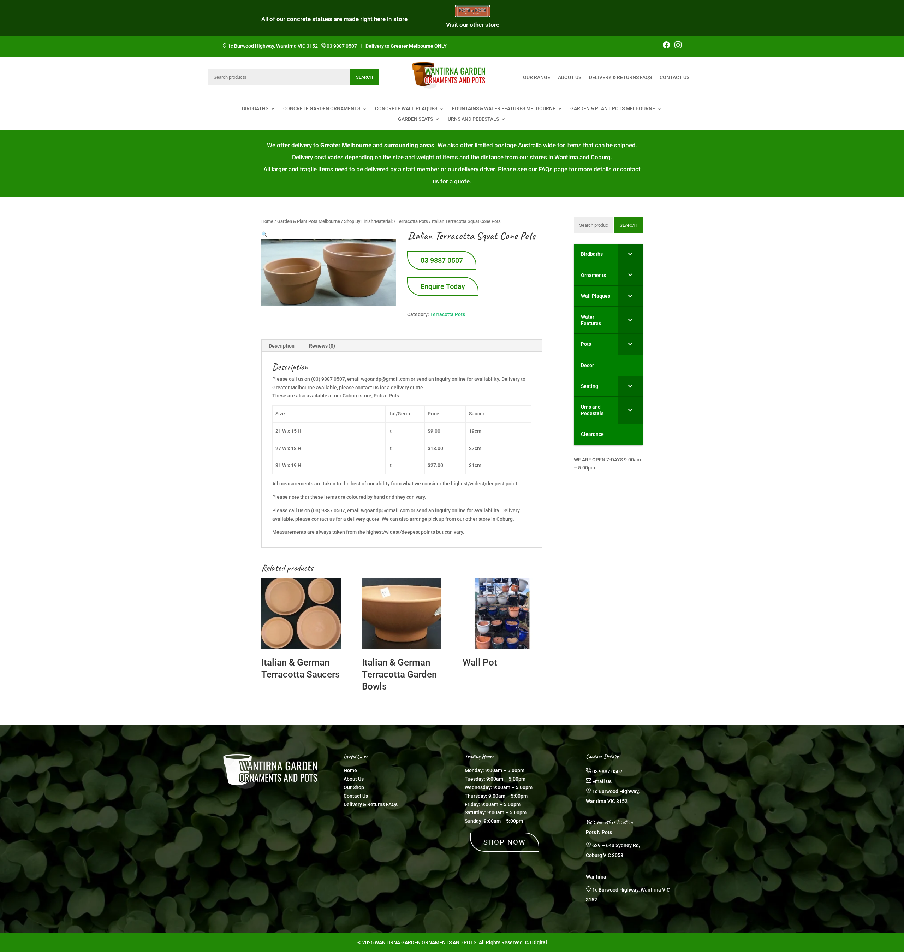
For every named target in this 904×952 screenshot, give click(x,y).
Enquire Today (443, 286)
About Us (569, 77)
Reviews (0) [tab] (322, 346)
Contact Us (674, 77)
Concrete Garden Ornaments (321, 108)
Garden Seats (415, 119)
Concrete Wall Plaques (406, 108)
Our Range (536, 77)
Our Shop (354, 787)
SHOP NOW (504, 842)
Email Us (602, 781)
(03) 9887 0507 (328, 510)
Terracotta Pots (412, 221)
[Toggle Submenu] (630, 254)
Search (364, 77)
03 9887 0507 (342, 46)
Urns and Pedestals (473, 119)
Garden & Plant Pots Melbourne (612, 108)
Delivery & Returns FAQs (620, 77)
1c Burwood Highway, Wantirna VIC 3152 (273, 46)
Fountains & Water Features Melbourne (503, 108)
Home (267, 221)
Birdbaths (255, 108)
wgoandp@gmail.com (385, 510)
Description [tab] (282, 346)
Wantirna (596, 877)
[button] (264, 234)
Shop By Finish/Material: (368, 221)
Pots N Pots (599, 832)
